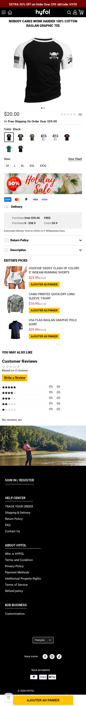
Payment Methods (17, 572)
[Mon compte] (75, 12)
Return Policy (14, 519)
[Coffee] (20, 137)
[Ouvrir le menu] (4, 12)
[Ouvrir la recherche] (69, 12)
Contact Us (12, 531)
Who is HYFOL (14, 554)
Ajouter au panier (43, 700)
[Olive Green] (55, 137)
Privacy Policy (14, 566)
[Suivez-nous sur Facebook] (45, 656)
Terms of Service (16, 585)
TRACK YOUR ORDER (19, 506)
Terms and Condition (19, 560)
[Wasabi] (9, 149)
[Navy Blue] (44, 137)
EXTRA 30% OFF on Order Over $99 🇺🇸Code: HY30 (43, 4)
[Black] (9, 137)
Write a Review (14, 378)
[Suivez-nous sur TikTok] (59, 656)
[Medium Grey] (32, 137)
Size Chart (75, 159)
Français (40, 639)
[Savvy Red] (67, 137)
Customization (15, 614)
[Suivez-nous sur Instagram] (52, 656)
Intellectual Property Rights (23, 578)
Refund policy (14, 591)
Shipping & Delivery (17, 512)
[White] (20, 149)
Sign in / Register (19, 480)
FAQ (7, 525)
